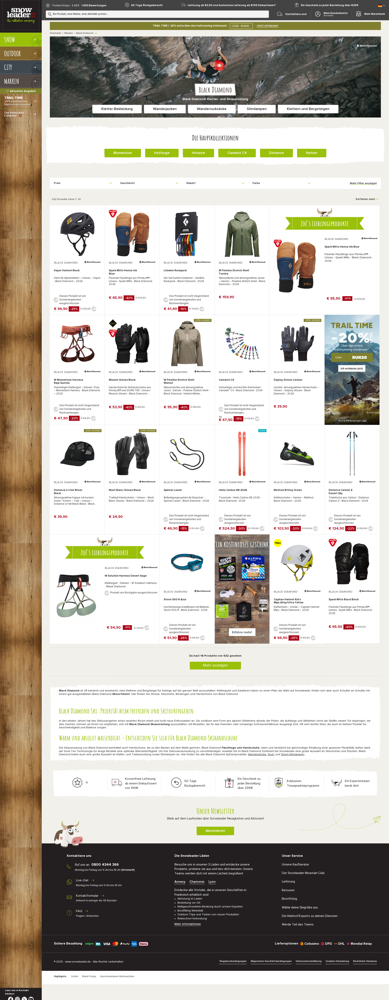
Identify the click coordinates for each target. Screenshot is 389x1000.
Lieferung (288, 881)
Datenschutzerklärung (309, 961)
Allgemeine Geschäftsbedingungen (271, 961)
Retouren (288, 890)
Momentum (122, 153)
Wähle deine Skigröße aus (300, 907)
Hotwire (198, 153)
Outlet (74, 976)
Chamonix (196, 881)
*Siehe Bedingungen (352, 421)
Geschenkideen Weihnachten (117, 976)
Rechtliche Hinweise (365, 961)
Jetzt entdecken (267, 25)
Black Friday (89, 976)
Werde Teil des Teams (298, 924)
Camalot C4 (237, 153)
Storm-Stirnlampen (292, 754)
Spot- (271, 754)
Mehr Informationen (187, 924)
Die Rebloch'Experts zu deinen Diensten (310, 916)
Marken (68, 33)
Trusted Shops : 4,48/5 (65, 5)
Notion (311, 153)
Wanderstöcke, (257, 754)
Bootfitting (289, 898)
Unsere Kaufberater (295, 864)
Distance (276, 153)
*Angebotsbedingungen (233, 961)
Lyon (212, 881)
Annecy (179, 881)
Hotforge (162, 153)
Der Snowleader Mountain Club (303, 873)
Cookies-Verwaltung (337, 961)
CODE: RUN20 (240, 26)
